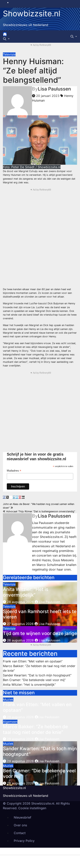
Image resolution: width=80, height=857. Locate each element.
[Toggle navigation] (10, 35)
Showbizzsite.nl (31, 13)
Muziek (8, 699)
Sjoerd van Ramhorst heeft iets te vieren (40, 614)
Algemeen (10, 722)
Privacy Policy (24, 841)
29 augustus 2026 (21, 717)
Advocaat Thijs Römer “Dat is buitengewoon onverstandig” (40, 511)
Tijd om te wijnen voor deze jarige (40, 633)
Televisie (9, 54)
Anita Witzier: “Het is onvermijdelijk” (25, 592)
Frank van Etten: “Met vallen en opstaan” (33, 661)
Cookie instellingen (32, 808)
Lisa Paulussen (54, 89)
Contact (20, 833)
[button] (6, 39)
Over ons (20, 825)
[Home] (5, 34)
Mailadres (14, 470)
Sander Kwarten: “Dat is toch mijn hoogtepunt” (37, 675)
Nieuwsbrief (22, 817)
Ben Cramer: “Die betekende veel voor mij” (34, 680)
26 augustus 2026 (20, 640)
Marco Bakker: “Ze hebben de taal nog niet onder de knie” (35, 729)
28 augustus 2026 (20, 602)
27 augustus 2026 (20, 624)
